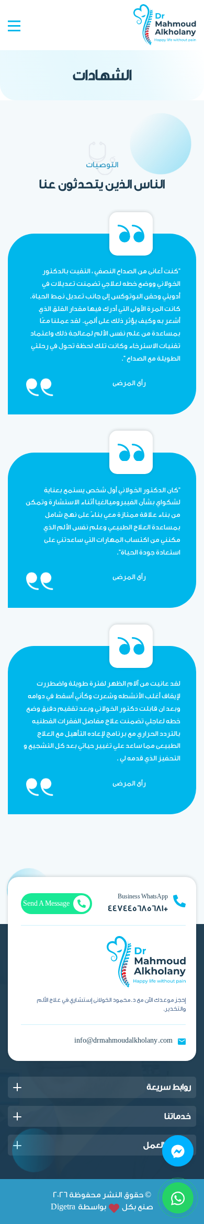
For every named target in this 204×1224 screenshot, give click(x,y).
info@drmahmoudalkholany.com (123, 1040)
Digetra (63, 1207)
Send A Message (46, 903)
